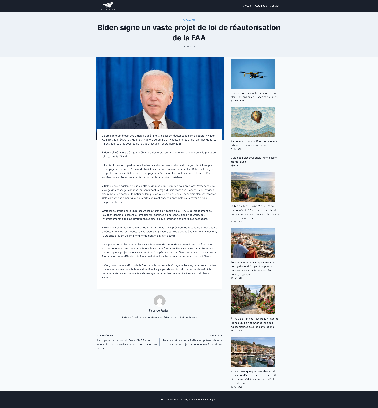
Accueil (247, 5)
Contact (274, 5)
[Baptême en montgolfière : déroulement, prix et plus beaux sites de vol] (256, 122)
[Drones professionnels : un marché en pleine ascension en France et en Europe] (256, 74)
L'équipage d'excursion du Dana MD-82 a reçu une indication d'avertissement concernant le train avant (127, 342)
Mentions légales (208, 399)
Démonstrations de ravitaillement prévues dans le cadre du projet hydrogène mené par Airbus (192, 340)
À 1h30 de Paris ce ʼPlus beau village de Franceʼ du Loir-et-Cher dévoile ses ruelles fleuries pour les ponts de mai (254, 322)
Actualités (261, 5)
